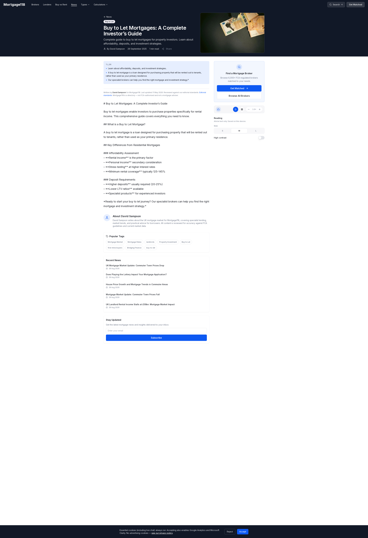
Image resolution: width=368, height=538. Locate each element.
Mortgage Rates (134, 242)
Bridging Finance (134, 248)
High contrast (220, 137)
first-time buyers (115, 248)
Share (169, 49)
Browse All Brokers (239, 95)
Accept (242, 531)
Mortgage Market (115, 242)
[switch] (261, 137)
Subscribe (156, 337)
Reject (230, 531)
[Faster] (259, 109)
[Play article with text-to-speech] (235, 109)
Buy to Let (186, 242)
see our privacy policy (162, 533)
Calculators (99, 4)
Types (84, 4)
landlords (150, 242)
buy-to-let (150, 248)
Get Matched (355, 4)
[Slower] (248, 109)
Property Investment (168, 242)
